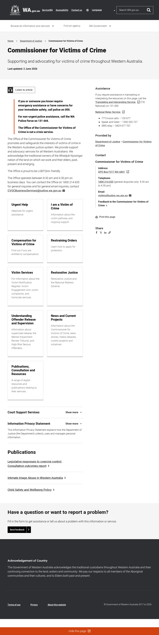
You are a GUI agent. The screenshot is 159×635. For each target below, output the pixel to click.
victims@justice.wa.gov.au (113, 195)
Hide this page (78, 631)
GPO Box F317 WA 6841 (111, 172)
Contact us (76, 10)
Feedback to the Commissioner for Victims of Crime (123, 203)
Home (11, 41)
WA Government (98, 26)
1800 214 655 (105, 182)
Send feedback (17, 529)
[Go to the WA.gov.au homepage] (25, 10)
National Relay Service (107, 112)
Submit (148, 10)
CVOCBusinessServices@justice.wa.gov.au (34, 191)
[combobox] (104, 10)
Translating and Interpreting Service (115, 102)
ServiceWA (47, 10)
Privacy (34, 604)
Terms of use (14, 604)
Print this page (107, 217)
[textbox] (104, 10)
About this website (57, 604)
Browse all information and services (30, 26)
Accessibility (62, 10)
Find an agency (72, 26)
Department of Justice (31, 41)
